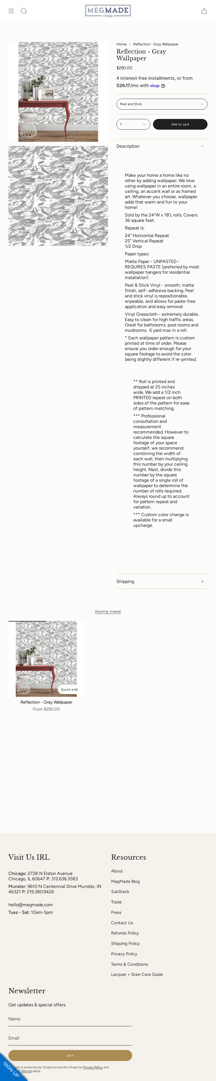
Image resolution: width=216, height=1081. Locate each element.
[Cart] (204, 10)
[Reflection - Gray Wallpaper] (46, 659)
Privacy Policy (124, 953)
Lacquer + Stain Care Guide (137, 974)
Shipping (125, 581)
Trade (116, 902)
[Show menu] (11, 10)
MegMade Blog (125, 881)
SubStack (120, 891)
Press (116, 912)
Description (128, 146)
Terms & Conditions (129, 964)
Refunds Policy (125, 933)
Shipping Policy (125, 943)
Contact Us (122, 922)
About (117, 871)
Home (121, 44)
